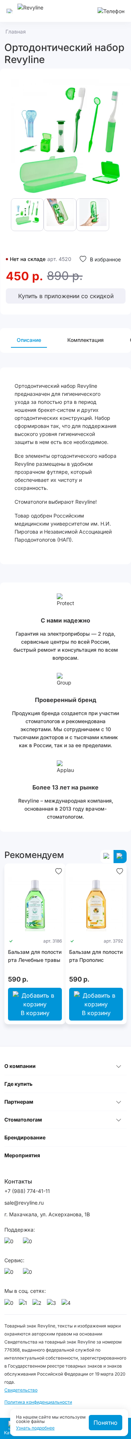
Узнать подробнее (35, 1428)
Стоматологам (23, 1119)
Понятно (106, 1422)
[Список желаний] (58, 870)
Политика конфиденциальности (38, 1402)
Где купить (18, 1084)
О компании (20, 1066)
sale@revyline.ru (24, 1203)
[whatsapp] (10, 1243)
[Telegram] (29, 1243)
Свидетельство (20, 1390)
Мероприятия (22, 1155)
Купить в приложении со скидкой (66, 296)
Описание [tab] (29, 340)
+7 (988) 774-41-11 (27, 1191)
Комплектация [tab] (85, 340)
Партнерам (18, 1102)
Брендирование (24, 1137)
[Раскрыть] (119, 1066)
